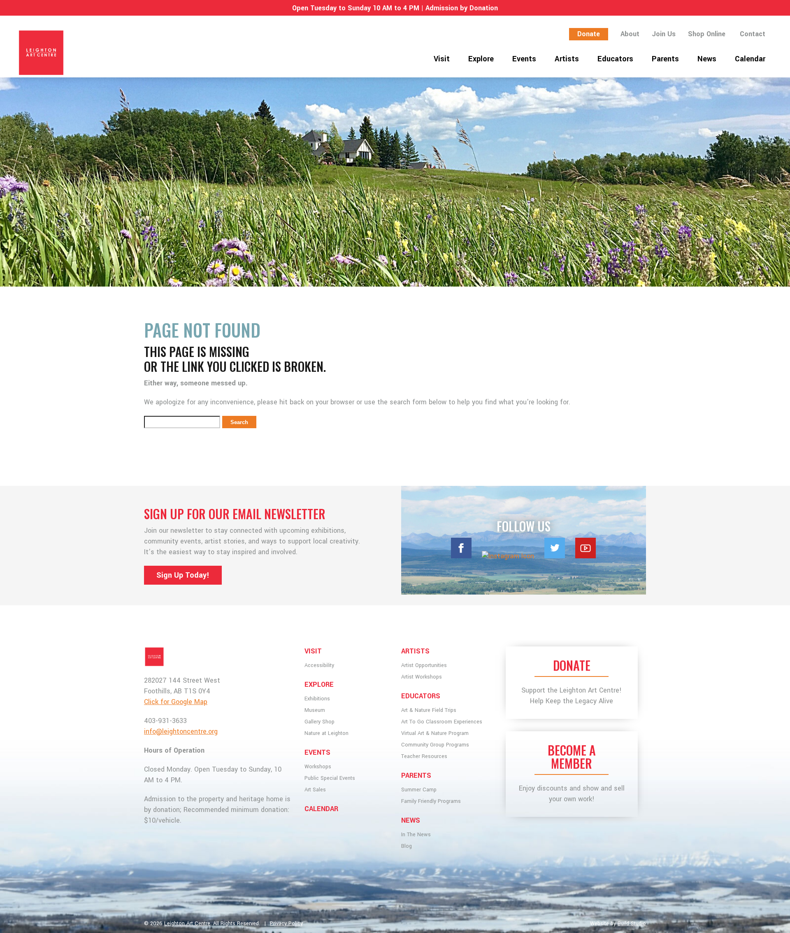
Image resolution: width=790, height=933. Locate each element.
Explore (481, 59)
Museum (314, 710)
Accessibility (319, 665)
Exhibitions (317, 698)
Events (524, 59)
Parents (665, 59)
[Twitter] (554, 556)
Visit (442, 59)
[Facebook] (461, 556)
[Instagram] (508, 556)
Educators (615, 59)
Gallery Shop (319, 721)
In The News (416, 834)
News (706, 59)
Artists (567, 59)
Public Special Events (329, 778)
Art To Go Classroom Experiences (441, 721)
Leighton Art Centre (187, 923)
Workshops (317, 766)
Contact (752, 34)
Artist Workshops (421, 677)
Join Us (664, 34)
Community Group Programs (435, 745)
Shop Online (706, 34)
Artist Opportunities (424, 665)
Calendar (750, 59)
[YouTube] (585, 556)
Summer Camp (419, 789)
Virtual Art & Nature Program (435, 733)
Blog (406, 846)
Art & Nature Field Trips (428, 710)
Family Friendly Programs (431, 801)
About (629, 34)
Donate (588, 34)
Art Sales (315, 789)
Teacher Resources (424, 756)
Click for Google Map (175, 702)
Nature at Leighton (326, 733)
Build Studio (632, 923)
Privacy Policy (286, 923)
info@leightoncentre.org (181, 731)
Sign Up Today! (182, 575)
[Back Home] (128, 52)
